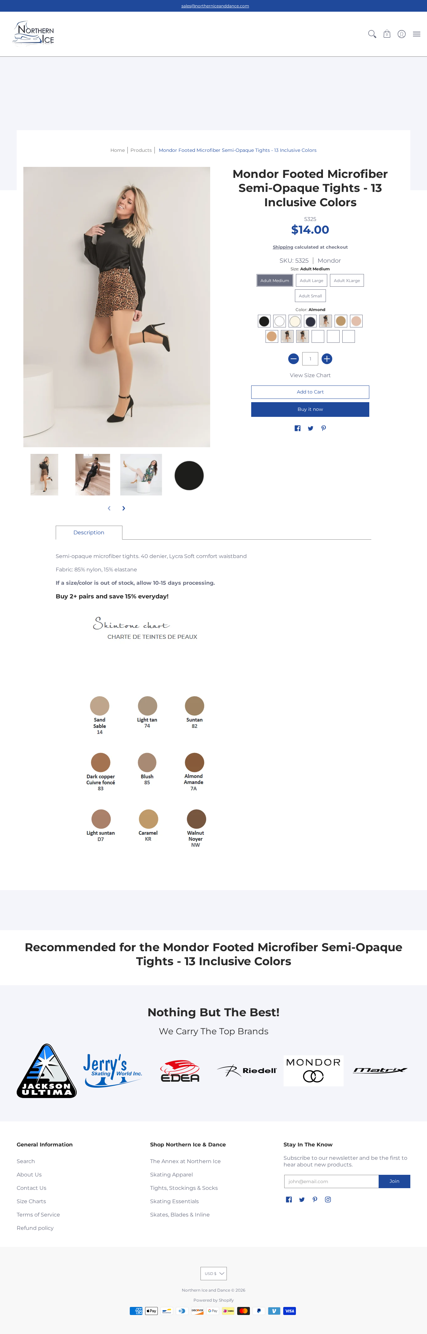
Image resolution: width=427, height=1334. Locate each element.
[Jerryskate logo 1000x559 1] (113, 1070)
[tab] (89, 533)
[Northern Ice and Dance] (33, 34)
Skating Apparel (171, 1174)
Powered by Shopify (213, 1300)
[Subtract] (293, 358)
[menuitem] (372, 34)
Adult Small (310, 295)
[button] (372, 34)
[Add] (327, 358)
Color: (310, 309)
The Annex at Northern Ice (185, 1161)
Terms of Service (38, 1215)
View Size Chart (310, 375)
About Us (29, 1174)
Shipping (283, 247)
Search (26, 1161)
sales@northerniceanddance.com (215, 5)
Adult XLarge (347, 280)
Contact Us (31, 1188)
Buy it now (310, 409)
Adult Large (311, 280)
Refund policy (35, 1228)
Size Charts (31, 1201)
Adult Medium (275, 280)
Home (117, 150)
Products (141, 150)
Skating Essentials (174, 1201)
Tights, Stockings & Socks (184, 1188)
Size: (310, 268)
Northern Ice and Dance (206, 1290)
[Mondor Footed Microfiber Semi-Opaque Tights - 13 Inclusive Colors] (44, 475)
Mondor (329, 260)
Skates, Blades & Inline (180, 1215)
